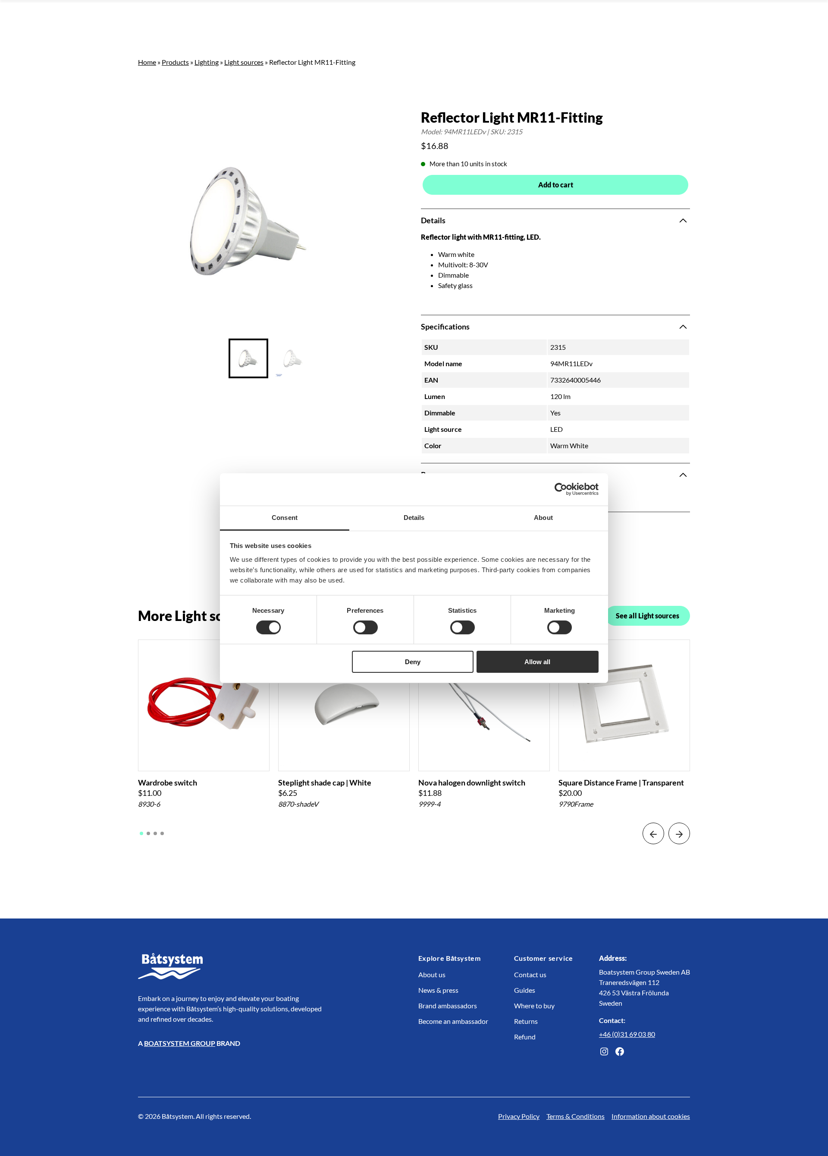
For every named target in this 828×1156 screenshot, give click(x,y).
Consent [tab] (285, 517)
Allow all (537, 661)
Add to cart (555, 185)
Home (147, 62)
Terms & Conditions (575, 1116)
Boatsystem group (179, 1043)
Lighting (206, 62)
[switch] (365, 627)
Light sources (243, 62)
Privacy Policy (518, 1116)
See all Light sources (647, 615)
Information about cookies (651, 1116)
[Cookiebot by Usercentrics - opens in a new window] (561, 489)
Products (175, 62)
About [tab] (543, 517)
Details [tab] (414, 517)
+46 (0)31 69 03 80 (627, 1034)
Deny (412, 661)
